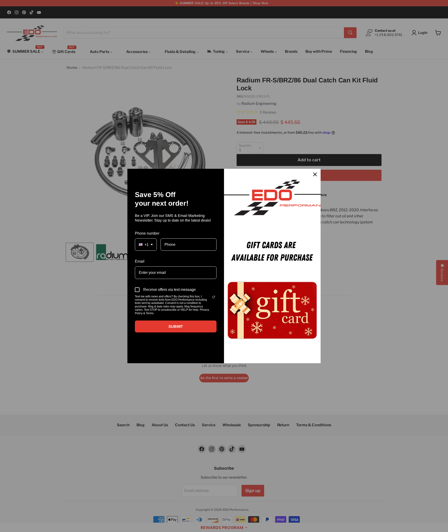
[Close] (315, 174)
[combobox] (146, 244)
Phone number (147, 233)
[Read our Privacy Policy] (214, 297)
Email (139, 261)
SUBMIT (175, 326)
